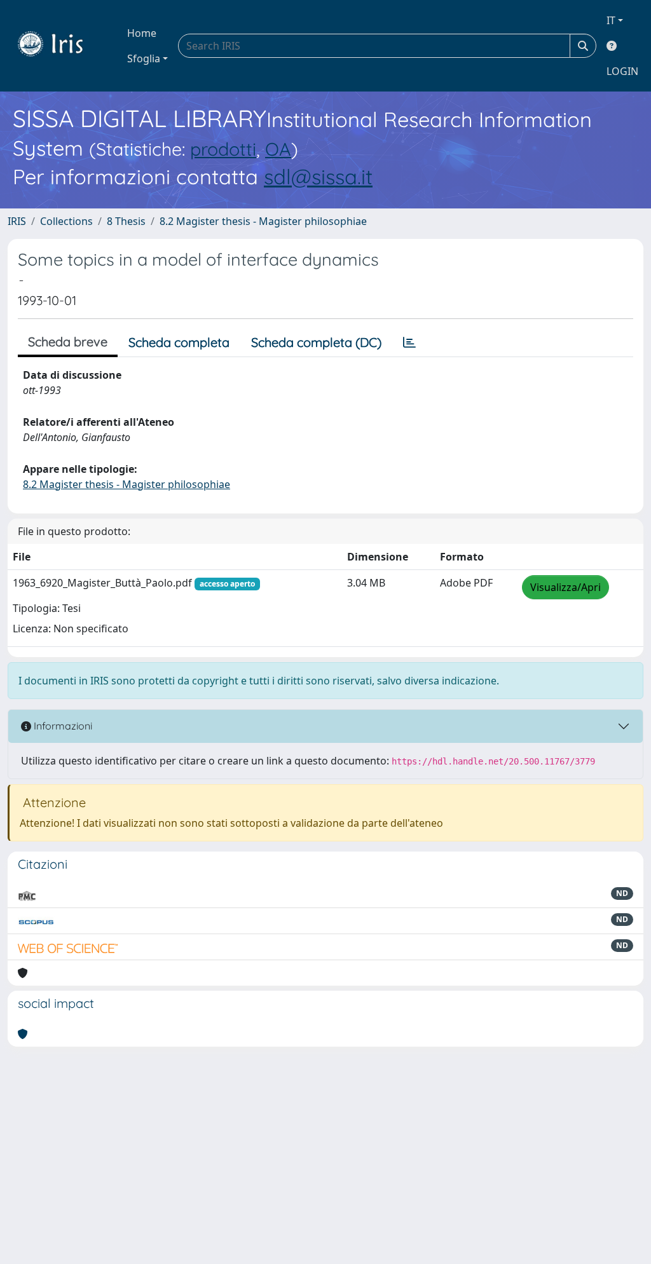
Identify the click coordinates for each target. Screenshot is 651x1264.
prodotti (223, 148)
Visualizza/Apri (565, 587)
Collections (66, 221)
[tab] (409, 342)
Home (141, 33)
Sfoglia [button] (143, 58)
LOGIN (622, 71)
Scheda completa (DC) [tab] (316, 342)
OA (278, 148)
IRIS (17, 221)
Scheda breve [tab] (67, 342)
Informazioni (61, 725)
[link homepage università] (60, 46)
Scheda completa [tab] (179, 342)
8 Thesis (126, 221)
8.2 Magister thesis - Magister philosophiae (263, 221)
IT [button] (610, 20)
